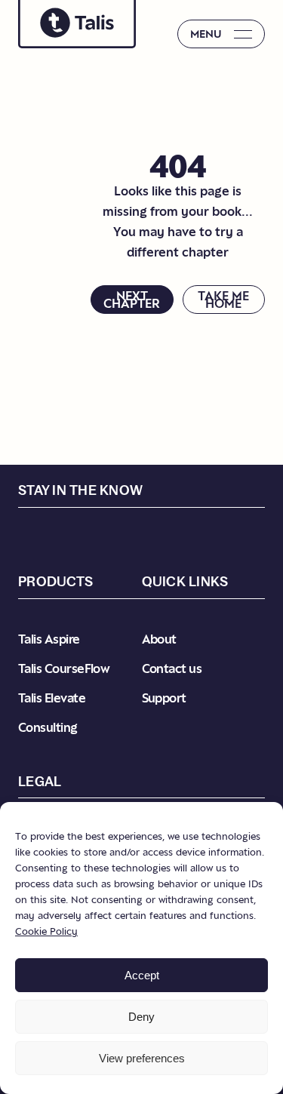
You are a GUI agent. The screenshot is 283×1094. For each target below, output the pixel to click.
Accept (142, 975)
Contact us (172, 668)
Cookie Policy (46, 931)
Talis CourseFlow (63, 668)
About (159, 639)
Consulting (48, 727)
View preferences (142, 1058)
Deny (141, 1016)
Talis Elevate (51, 697)
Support (164, 697)
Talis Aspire (49, 639)
